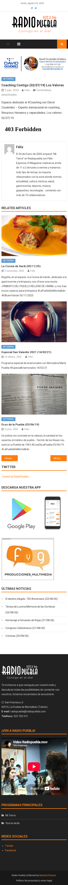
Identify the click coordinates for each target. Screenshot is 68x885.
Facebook (10, 850)
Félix (27, 90)
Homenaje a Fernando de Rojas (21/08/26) (29, 620)
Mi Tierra (8, 79)
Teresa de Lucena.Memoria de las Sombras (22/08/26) (30, 609)
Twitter (9, 845)
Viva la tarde (12, 823)
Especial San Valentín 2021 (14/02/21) (26, 352)
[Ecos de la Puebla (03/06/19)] (34, 394)
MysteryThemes (47, 875)
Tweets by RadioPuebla (14, 476)
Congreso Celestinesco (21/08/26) (25, 628)
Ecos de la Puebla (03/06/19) (20, 424)
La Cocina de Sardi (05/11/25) (21, 266)
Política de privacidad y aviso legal (34, 880)
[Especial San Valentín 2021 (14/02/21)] (34, 321)
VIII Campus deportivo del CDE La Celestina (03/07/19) (60, 458)
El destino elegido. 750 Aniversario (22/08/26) (31, 598)
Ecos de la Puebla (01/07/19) (12, 458)
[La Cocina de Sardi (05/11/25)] (34, 235)
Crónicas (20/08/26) (17, 635)
